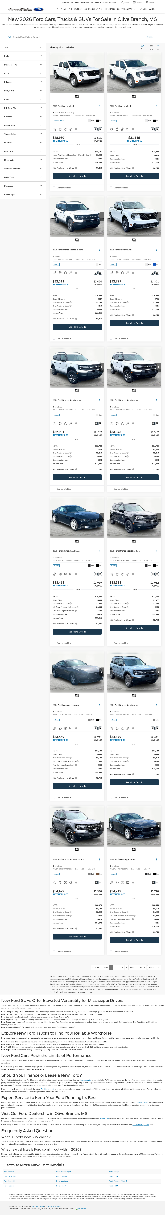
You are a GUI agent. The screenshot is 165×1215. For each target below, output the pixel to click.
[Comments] (96, 129)
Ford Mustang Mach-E (118, 1181)
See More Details (77, 175)
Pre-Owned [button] (74, 9)
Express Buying (93, 9)
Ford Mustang (62, 1181)
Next (132, 967)
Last (141, 967)
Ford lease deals (47, 1089)
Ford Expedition (10, 1176)
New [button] (63, 9)
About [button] (153, 9)
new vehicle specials (141, 1125)
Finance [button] (142, 9)
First (96, 967)
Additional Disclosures (53, 1206)
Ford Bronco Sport (63, 1171)
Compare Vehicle (64, 188)
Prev (105, 967)
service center (142, 1102)
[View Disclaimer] (76, 129)
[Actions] (99, 106)
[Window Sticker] (100, 129)
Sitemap (35, 1206)
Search (149, 37)
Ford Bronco (9, 1171)
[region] (77, 160)
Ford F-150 (113, 1176)
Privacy (41, 1206)
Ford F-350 (113, 1186)
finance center (86, 1080)
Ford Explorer (62, 1176)
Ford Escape (114, 1171)
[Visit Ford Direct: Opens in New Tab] (81, 1209)
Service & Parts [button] (126, 9)
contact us (104, 1118)
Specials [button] (110, 9)
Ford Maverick (9, 1181)
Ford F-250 (61, 1186)
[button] (101, 72)
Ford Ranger (9, 1186)
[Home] (57, 9)
